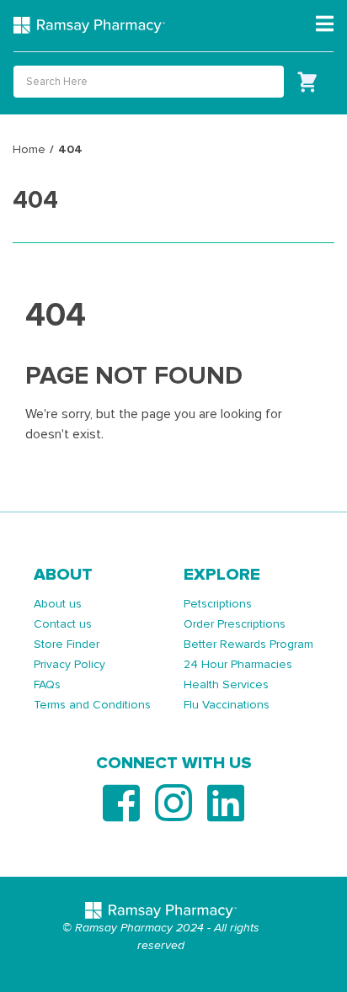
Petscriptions (218, 604)
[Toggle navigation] (325, 24)
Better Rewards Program (248, 644)
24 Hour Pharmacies (238, 664)
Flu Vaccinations (227, 705)
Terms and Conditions (92, 705)
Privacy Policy (69, 664)
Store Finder (66, 644)
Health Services (226, 684)
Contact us (63, 624)
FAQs (47, 684)
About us (58, 604)
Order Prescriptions (235, 624)
